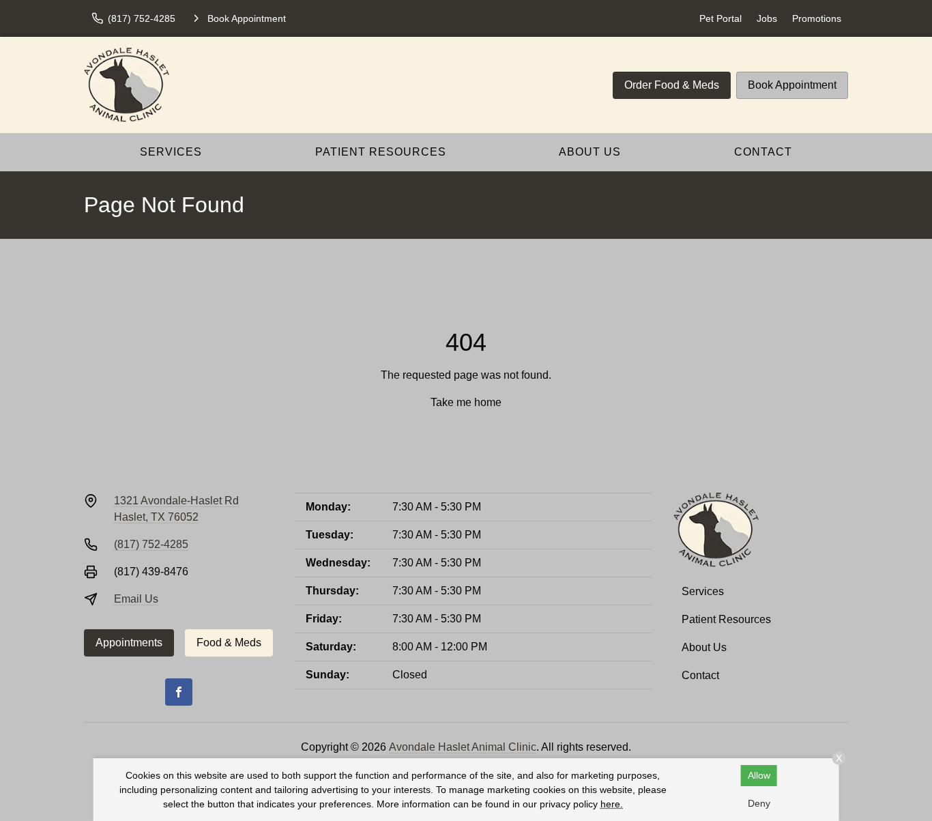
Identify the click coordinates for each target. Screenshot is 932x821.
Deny (759, 803)
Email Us (136, 599)
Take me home (466, 402)
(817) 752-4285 (151, 544)
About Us (590, 152)
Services (171, 152)
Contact (763, 152)
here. (611, 803)
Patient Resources (380, 152)
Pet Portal (720, 18)
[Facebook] (178, 692)
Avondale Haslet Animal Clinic (462, 747)
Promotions (816, 18)
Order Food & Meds (671, 85)
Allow (759, 775)
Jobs (767, 18)
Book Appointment (792, 85)
